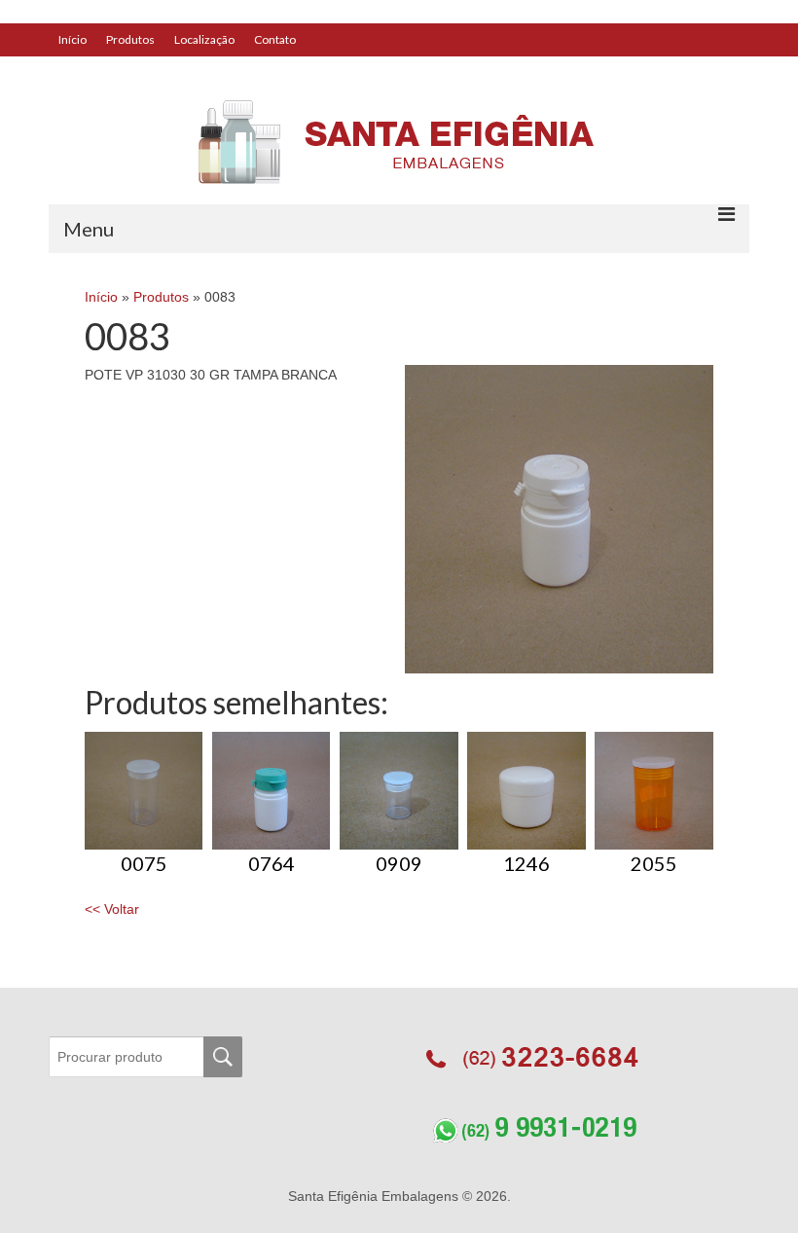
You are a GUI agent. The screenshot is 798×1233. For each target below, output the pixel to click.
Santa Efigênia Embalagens (375, 1196)
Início (72, 39)
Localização (204, 39)
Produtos (130, 39)
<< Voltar (112, 909)
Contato (275, 39)
